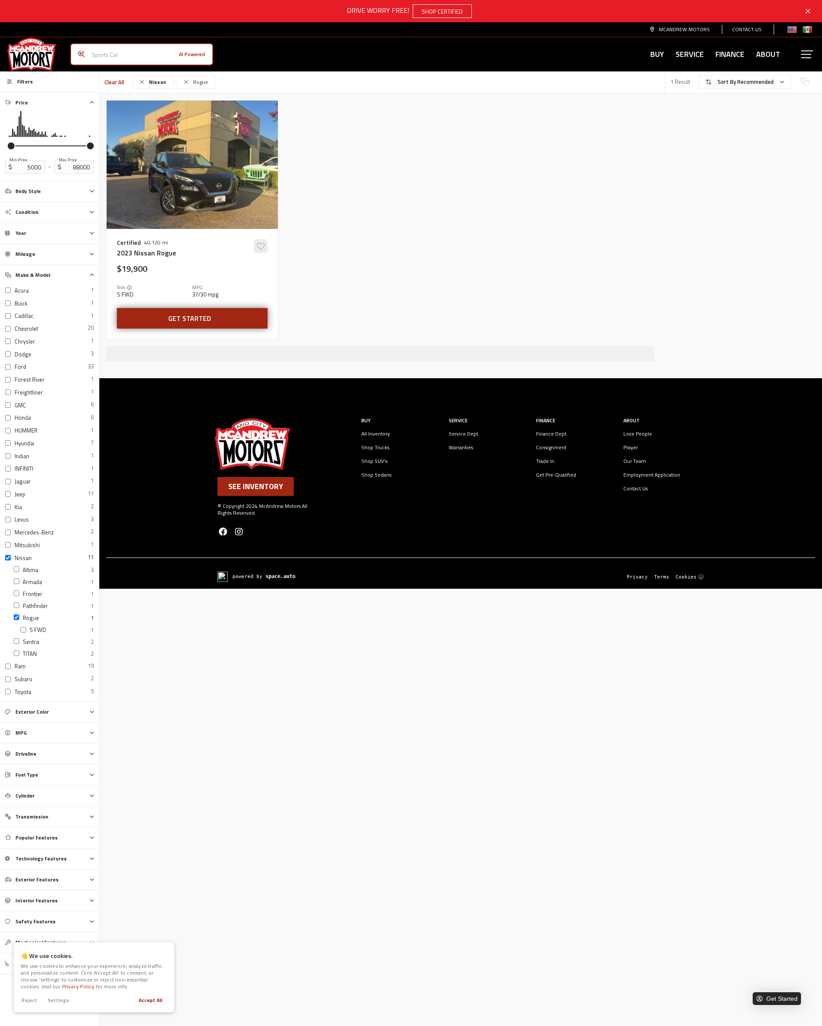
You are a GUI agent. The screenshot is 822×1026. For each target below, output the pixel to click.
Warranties (461, 447)
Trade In (545, 461)
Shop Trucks (375, 447)
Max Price (68, 160)
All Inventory (375, 434)
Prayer (630, 447)
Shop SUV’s (374, 461)
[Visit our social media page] (222, 531)
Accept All (150, 1000)
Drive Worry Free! (405, 10)
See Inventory (255, 486)
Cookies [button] (686, 577)
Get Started (189, 318)
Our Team (634, 461)
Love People (637, 434)
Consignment (551, 447)
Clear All (114, 82)
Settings (58, 1000)
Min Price (18, 160)
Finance (730, 54)
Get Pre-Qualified (556, 475)
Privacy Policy (78, 986)
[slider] (11, 146)
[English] (792, 29)
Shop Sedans (376, 475)
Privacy (637, 577)
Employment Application (651, 475)
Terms (661, 577)
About (768, 54)
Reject (29, 1000)
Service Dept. (464, 434)
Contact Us (747, 29)
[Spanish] (807, 29)
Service (690, 54)
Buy (657, 54)
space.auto (280, 576)
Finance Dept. (552, 434)
